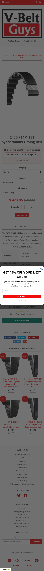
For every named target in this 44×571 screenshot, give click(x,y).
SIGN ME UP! (22, 296)
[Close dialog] (41, 268)
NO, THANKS (22, 301)
